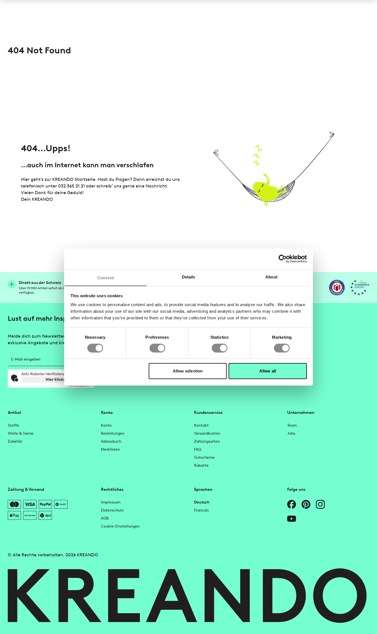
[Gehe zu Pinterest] (306, 504)
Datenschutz (112, 510)
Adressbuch (111, 441)
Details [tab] (188, 276)
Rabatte (201, 465)
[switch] (157, 348)
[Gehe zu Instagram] (320, 504)
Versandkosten (207, 433)
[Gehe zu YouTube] (291, 518)
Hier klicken (57, 379)
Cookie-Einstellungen (120, 526)
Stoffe (13, 425)
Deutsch (202, 502)
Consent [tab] (105, 277)
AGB (105, 518)
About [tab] (271, 276)
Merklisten (110, 449)
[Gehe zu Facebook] (291, 504)
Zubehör (15, 441)
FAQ (197, 449)
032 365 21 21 (71, 186)
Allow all (267, 371)
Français (201, 510)
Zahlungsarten (207, 441)
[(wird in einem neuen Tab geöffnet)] (337, 287)
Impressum (111, 502)
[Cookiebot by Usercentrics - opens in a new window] (282, 259)
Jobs (291, 433)
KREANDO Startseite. (74, 179)
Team (292, 425)
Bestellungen (112, 433)
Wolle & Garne (20, 433)
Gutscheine (204, 457)
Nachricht (156, 186)
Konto (106, 425)
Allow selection (188, 371)
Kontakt (201, 425)
